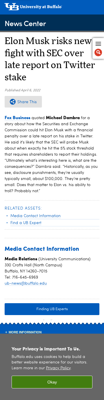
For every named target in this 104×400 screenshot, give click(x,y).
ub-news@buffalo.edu (26, 283)
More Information (25, 332)
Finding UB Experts (52, 309)
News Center (25, 23)
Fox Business (17, 117)
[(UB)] (52, 8)
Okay (52, 382)
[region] (52, 367)
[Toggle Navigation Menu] (98, 48)
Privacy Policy (58, 368)
